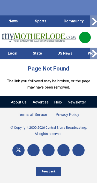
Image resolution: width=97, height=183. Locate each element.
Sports (41, 21)
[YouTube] (48, 150)
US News (64, 53)
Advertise (41, 102)
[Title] (78, 150)
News (13, 21)
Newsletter (77, 102)
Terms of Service (32, 114)
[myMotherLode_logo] (38, 37)
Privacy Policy (67, 114)
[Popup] (85, 37)
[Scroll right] (93, 21)
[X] (18, 150)
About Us (19, 102)
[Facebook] (33, 150)
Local (12, 53)
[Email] (63, 150)
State (37, 53)
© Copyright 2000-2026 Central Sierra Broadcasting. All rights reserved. (48, 131)
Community (74, 21)
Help (58, 102)
